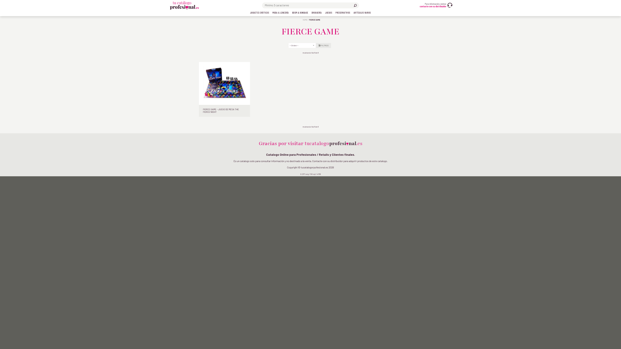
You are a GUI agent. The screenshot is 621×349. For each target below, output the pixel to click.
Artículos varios (362, 12)
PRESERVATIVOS (343, 12)
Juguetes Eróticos (259, 12)
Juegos (328, 12)
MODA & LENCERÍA (280, 12)
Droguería (317, 12)
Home (305, 20)
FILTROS (325, 45)
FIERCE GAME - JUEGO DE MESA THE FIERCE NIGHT (221, 110)
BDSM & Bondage (300, 12)
